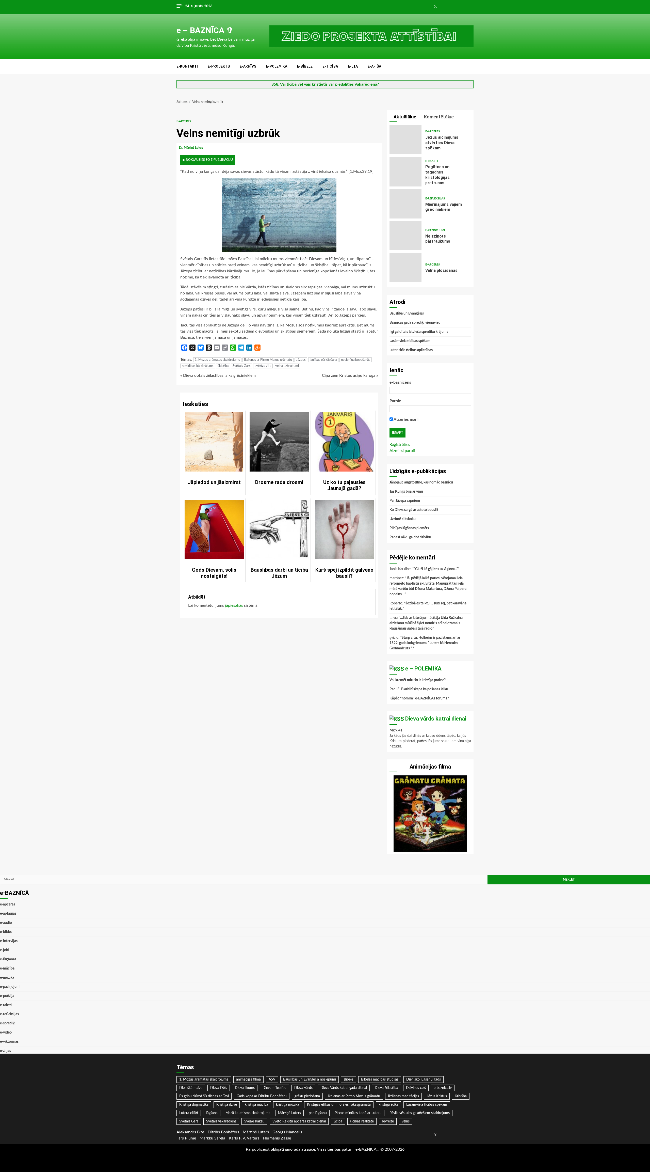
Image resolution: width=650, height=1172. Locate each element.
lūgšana (212, 1113)
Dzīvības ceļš (416, 1088)
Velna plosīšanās (405, 267)
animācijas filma (248, 1079)
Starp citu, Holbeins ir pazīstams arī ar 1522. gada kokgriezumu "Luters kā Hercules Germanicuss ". (424, 643)
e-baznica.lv (443, 1088)
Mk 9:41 (395, 730)
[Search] (470, 66)
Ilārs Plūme (186, 1138)
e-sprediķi (7, 1023)
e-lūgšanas (8, 959)
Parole (395, 401)
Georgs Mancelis (287, 1132)
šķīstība (223, 366)
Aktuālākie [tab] (404, 116)
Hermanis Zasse (277, 1138)
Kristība (461, 1096)
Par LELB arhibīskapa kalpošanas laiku (418, 689)
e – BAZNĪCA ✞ (204, 30)
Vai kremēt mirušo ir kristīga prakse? (417, 680)
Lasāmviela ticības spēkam (409, 341)
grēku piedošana (307, 1096)
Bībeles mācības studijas (379, 1079)
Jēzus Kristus (437, 1096)
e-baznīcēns (400, 382)
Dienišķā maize (190, 1088)
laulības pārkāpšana (323, 360)
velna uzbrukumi (287, 366)
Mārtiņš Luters (289, 1113)
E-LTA (353, 66)
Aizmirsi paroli (402, 451)
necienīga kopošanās (355, 360)
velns (406, 1121)
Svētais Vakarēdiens (221, 1121)
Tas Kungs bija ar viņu (406, 491)
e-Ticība (330, 66)
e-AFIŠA (374, 66)
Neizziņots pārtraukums (405, 235)
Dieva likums (245, 1088)
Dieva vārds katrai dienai (435, 718)
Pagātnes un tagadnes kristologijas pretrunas (405, 171)
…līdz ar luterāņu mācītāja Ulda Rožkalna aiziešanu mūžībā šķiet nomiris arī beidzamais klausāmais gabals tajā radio (426, 623)
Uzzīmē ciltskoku (402, 519)
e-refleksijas (435, 198)
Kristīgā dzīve (226, 1104)
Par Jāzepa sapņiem (404, 501)
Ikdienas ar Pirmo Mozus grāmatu (268, 360)
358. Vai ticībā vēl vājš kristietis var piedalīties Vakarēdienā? (325, 84)
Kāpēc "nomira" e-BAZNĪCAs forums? (419, 698)
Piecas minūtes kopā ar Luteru (358, 1113)
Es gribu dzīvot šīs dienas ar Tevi (204, 1096)
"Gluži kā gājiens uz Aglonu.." (436, 569)
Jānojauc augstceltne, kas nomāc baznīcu (421, 482)
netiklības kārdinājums (198, 366)
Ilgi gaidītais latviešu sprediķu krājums (418, 332)
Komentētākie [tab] (438, 116)
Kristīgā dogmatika (193, 1104)
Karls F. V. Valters (244, 1138)
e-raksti (431, 161)
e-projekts (219, 66)
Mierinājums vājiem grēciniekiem (405, 203)
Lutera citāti (188, 1113)
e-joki (4, 950)
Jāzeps (301, 360)
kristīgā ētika (388, 1104)
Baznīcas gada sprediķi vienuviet (414, 322)
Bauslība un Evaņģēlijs (406, 313)
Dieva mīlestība (274, 1088)
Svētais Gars (242, 366)
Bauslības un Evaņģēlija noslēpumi (309, 1079)
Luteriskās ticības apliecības (411, 350)
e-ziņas (5, 1051)
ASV (272, 1079)
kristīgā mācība (256, 1104)
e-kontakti (187, 66)
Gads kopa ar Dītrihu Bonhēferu (262, 1096)
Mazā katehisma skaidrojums (247, 1113)
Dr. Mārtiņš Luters (191, 147)
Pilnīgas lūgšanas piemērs (409, 528)
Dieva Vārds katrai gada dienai (343, 1088)
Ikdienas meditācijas (403, 1096)
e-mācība (7, 968)
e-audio (6, 923)
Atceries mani (405, 419)
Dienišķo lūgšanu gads (423, 1079)
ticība (338, 1121)
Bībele (348, 1079)
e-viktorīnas (9, 1041)
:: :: (365, 1149)
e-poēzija (7, 996)
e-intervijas (9, 941)
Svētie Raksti (254, 1121)
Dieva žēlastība (386, 1088)
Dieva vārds (303, 1088)
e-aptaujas (8, 913)
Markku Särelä (212, 1138)
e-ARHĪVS (248, 66)
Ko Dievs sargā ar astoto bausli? (413, 510)
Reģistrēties (399, 445)
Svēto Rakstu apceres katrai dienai (299, 1121)
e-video (6, 1032)
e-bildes (6, 932)
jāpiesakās (234, 605)
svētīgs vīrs (263, 366)
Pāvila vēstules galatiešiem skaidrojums (419, 1113)
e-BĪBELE (305, 66)
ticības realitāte (362, 1121)
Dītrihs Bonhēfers (223, 1132)
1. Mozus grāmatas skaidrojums (217, 360)
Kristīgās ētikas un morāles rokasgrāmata (339, 1104)
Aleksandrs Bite (190, 1132)
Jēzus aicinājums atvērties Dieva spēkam (405, 139)
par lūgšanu (318, 1113)
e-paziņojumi (435, 230)
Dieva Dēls (218, 1088)
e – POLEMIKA (423, 668)
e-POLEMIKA (276, 66)
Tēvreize (388, 1121)
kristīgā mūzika (287, 1104)
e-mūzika (7, 977)
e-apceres (183, 121)
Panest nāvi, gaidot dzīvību (410, 537)
